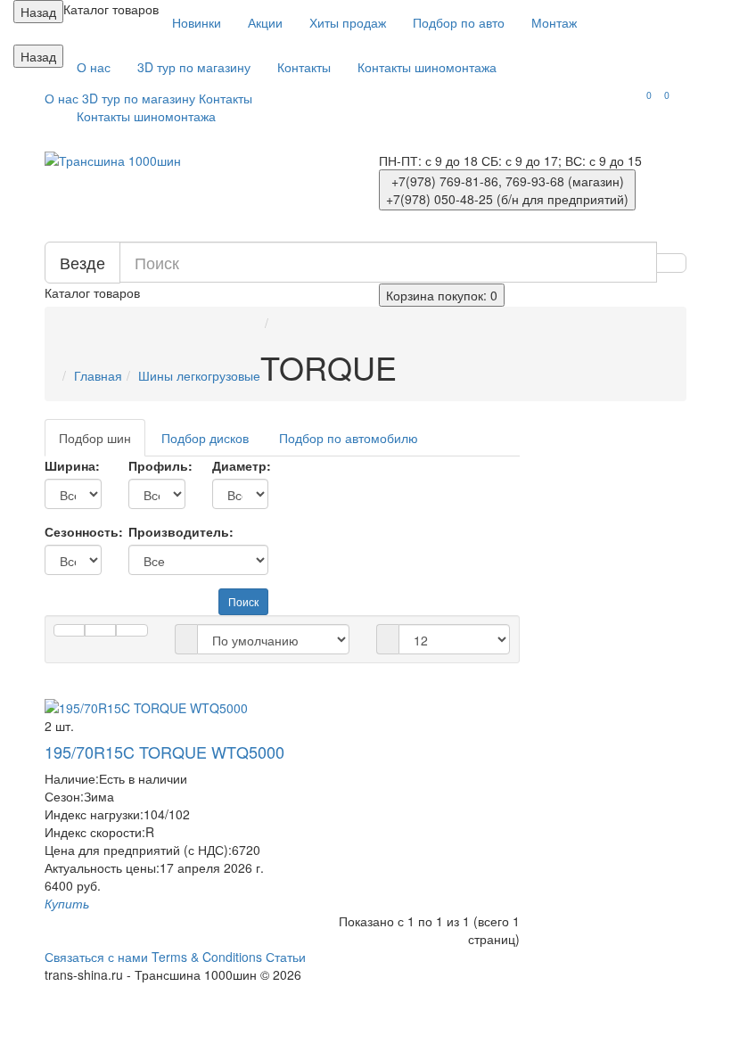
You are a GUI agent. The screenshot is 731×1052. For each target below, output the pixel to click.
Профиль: (156, 465)
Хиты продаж (347, 22)
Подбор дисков (205, 438)
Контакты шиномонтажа (427, 67)
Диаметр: (240, 465)
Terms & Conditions (207, 957)
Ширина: (72, 465)
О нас (94, 67)
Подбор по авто (459, 22)
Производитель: (181, 531)
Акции (265, 22)
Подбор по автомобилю (348, 438)
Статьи (286, 957)
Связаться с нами (96, 957)
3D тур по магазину (194, 67)
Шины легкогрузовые (199, 375)
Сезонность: (73, 531)
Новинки (196, 22)
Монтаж (554, 22)
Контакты (304, 67)
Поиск (243, 601)
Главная (98, 375)
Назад (38, 12)
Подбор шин (95, 438)
